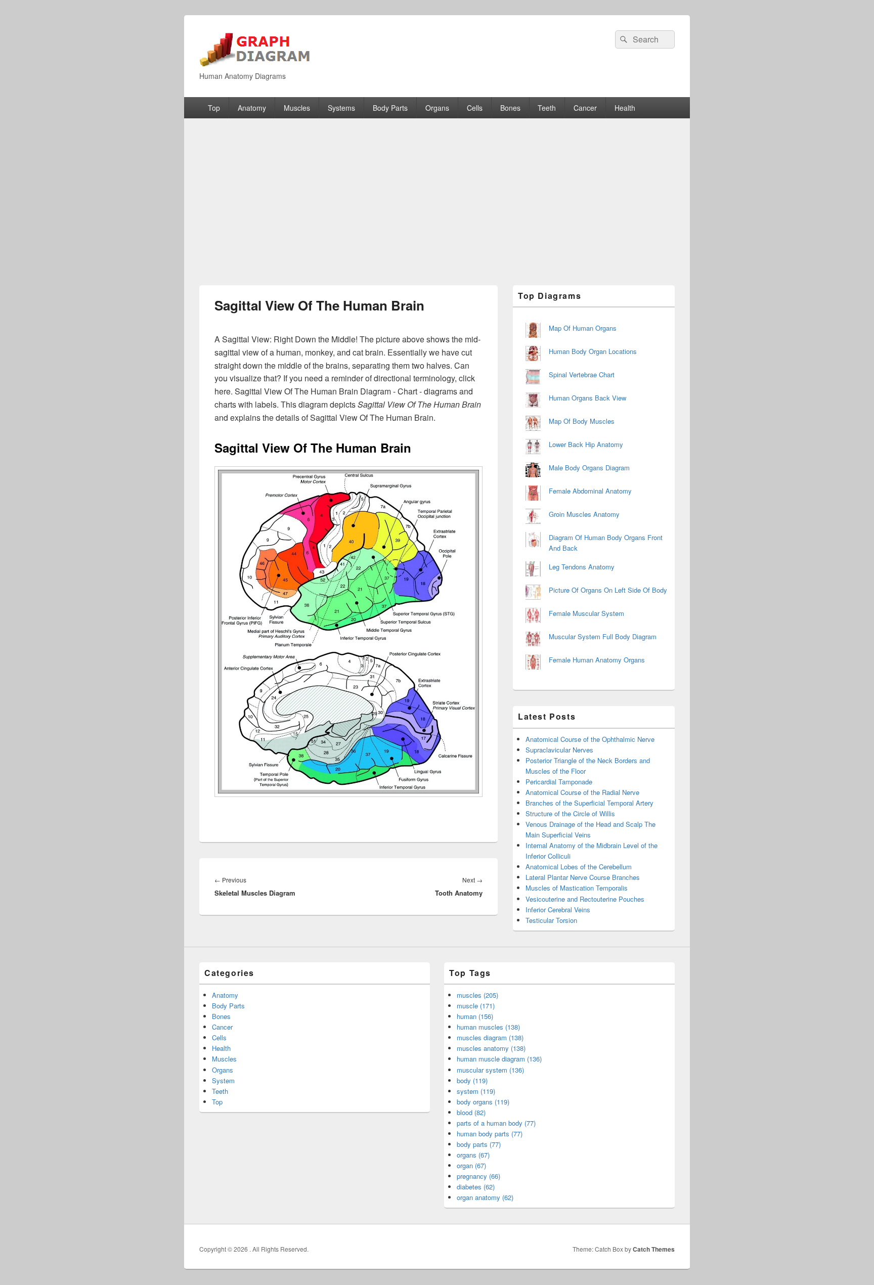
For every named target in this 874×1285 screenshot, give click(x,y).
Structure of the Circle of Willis (570, 813)
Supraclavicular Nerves (559, 750)
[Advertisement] (437, 194)
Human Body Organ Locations (593, 351)
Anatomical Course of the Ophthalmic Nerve (590, 739)
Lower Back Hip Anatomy (586, 444)
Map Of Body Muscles (582, 421)
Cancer (585, 108)
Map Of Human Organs (583, 328)
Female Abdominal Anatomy (590, 491)
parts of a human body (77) (496, 1123)
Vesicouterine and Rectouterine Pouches (585, 899)
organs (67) (473, 1155)
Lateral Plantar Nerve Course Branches (583, 877)
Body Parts (390, 108)
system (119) (476, 1091)
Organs (437, 108)
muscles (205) (477, 995)
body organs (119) (483, 1101)
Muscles (297, 108)
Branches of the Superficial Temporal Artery (589, 803)
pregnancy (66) (478, 1176)
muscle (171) (476, 1005)
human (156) (475, 1016)
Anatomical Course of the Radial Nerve (582, 792)
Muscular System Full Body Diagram (603, 636)
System (223, 1080)
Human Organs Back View (587, 398)
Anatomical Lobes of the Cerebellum (579, 866)
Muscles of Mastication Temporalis (577, 888)
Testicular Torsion (551, 920)
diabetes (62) (476, 1186)
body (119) (472, 1080)
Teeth (547, 108)
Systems (341, 108)
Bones (510, 108)
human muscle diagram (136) (499, 1059)
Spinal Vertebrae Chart (582, 374)
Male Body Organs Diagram (589, 467)
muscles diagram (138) (490, 1037)
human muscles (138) (488, 1027)
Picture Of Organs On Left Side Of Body (608, 590)
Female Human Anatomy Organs (597, 659)
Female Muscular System (586, 613)
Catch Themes (654, 1249)
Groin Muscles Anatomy (584, 514)
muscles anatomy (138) (491, 1048)
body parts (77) (479, 1144)
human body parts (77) (489, 1133)
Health (625, 108)
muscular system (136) (490, 1070)
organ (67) (471, 1165)
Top (214, 108)
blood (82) (471, 1112)
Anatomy (252, 108)
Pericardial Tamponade (559, 781)
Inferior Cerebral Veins (558, 909)
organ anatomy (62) (485, 1197)
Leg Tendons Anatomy (582, 566)
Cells (475, 108)
